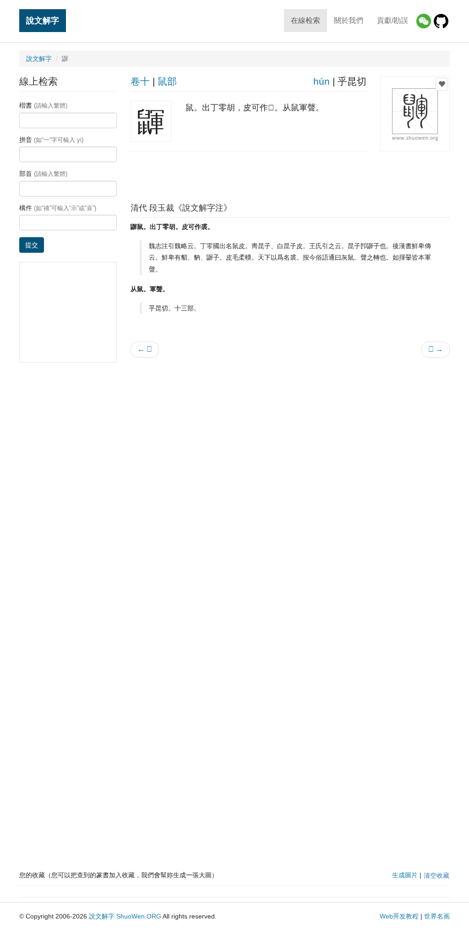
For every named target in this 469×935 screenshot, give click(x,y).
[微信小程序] (423, 21)
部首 (43, 173)
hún (321, 81)
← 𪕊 (144, 349)
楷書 (43, 105)
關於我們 (348, 20)
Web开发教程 (399, 916)
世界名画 (437, 916)
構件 (57, 208)
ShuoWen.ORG (138, 916)
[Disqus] (290, 481)
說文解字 (42, 20)
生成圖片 (405, 875)
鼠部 (167, 81)
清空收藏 (436, 875)
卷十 (140, 81)
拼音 (51, 139)
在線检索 (305, 20)
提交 (31, 245)
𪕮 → (435, 349)
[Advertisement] (290, 175)
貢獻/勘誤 (392, 20)
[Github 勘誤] (441, 21)
